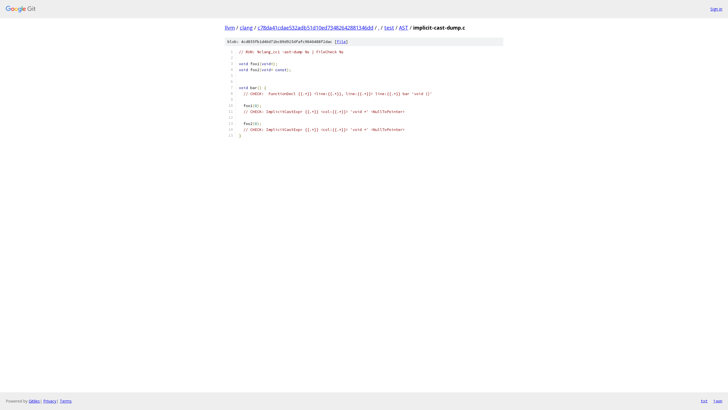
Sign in (716, 9)
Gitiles (34, 401)
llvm (230, 27)
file (341, 41)
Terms (66, 401)
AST (403, 27)
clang (246, 27)
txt (704, 400)
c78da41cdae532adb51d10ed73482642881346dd (315, 27)
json (717, 400)
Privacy (49, 401)
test (389, 27)
